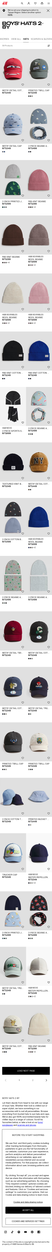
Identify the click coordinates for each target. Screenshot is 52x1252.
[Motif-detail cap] (13, 124)
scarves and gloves (26, 1125)
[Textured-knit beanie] (13, 461)
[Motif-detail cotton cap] (13, 68)
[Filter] (48, 45)
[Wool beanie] (13, 292)
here (10, 15)
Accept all (28, 1210)
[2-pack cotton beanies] (13, 517)
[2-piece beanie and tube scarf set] (13, 575)
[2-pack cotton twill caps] (13, 797)
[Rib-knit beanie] (13, 235)
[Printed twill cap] (13, 741)
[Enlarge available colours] (30, 96)
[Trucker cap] (13, 852)
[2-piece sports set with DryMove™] (13, 406)
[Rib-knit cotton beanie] (13, 351)
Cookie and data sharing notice (28, 1202)
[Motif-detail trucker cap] (13, 966)
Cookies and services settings (28, 1221)
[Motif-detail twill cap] (13, 630)
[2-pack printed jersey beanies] (13, 179)
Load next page (26, 1071)
